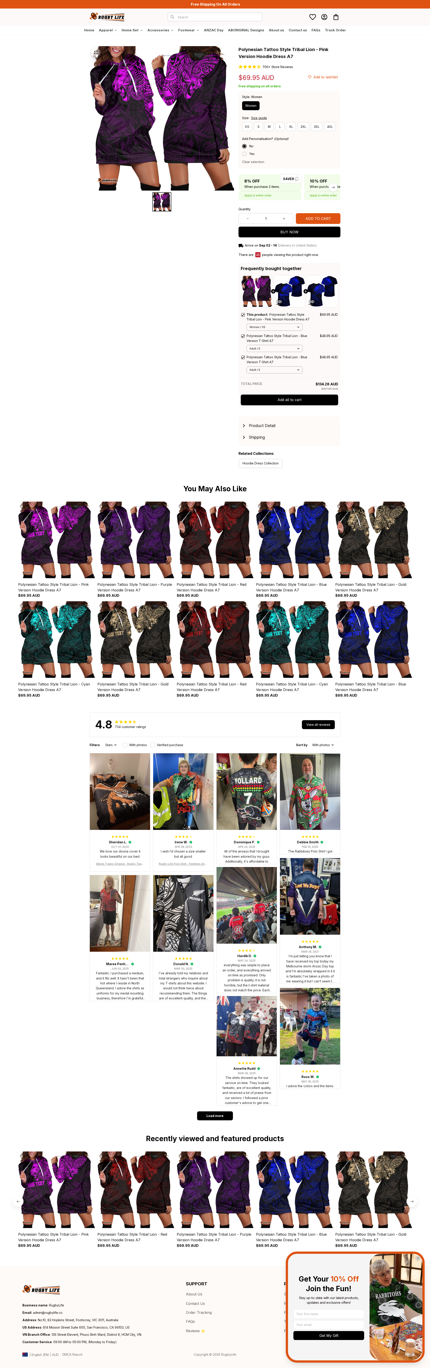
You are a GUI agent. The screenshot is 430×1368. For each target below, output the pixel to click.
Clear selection (253, 162)
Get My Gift (328, 1335)
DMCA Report (72, 1354)
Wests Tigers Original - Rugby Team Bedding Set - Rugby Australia (120, 864)
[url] (47, 1312)
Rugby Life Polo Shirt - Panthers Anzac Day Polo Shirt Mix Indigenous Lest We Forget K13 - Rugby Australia (183, 864)
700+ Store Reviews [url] (277, 67)
